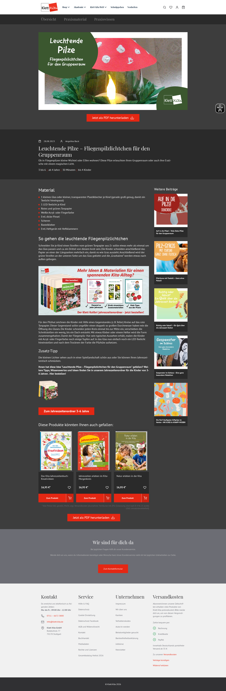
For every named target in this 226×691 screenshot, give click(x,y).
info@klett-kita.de (55, 621)
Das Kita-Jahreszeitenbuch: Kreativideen (54, 477)
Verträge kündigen (161, 660)
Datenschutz (83, 609)
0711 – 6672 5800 (55, 615)
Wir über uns (121, 609)
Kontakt (81, 632)
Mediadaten (83, 644)
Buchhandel (83, 638)
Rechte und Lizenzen (87, 649)
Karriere (119, 615)
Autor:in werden (123, 626)
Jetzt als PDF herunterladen (110, 118)
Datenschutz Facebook (88, 621)
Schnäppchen (117, 7)
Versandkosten (170, 654)
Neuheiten (132, 7)
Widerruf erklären (160, 665)
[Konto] (175, 7)
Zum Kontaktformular (113, 568)
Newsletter (120, 649)
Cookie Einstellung (86, 615)
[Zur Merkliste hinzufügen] (69, 487)
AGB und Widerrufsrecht (89, 626)
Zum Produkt (52, 498)
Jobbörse (120, 644)
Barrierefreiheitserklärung (127, 638)
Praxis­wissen (104, 19)
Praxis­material (75, 19)
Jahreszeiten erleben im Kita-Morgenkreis (93, 477)
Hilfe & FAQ (83, 603)
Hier (52, 373)
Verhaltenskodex (123, 621)
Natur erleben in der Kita (129, 476)
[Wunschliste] (169, 7)
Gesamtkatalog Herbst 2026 (90, 655)
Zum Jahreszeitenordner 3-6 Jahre (66, 411)
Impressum (121, 603)
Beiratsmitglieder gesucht (127, 632)
